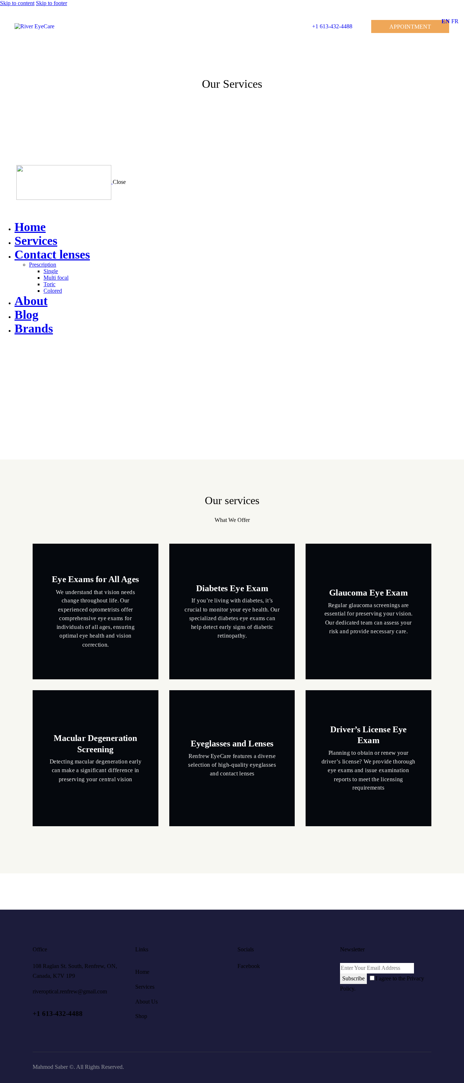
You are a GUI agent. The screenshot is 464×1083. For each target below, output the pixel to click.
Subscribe (353, 978)
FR (455, 21)
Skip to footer (51, 3)
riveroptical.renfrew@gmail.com (70, 991)
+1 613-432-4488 (58, 1013)
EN (446, 21)
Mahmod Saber (50, 1067)
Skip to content (17, 3)
